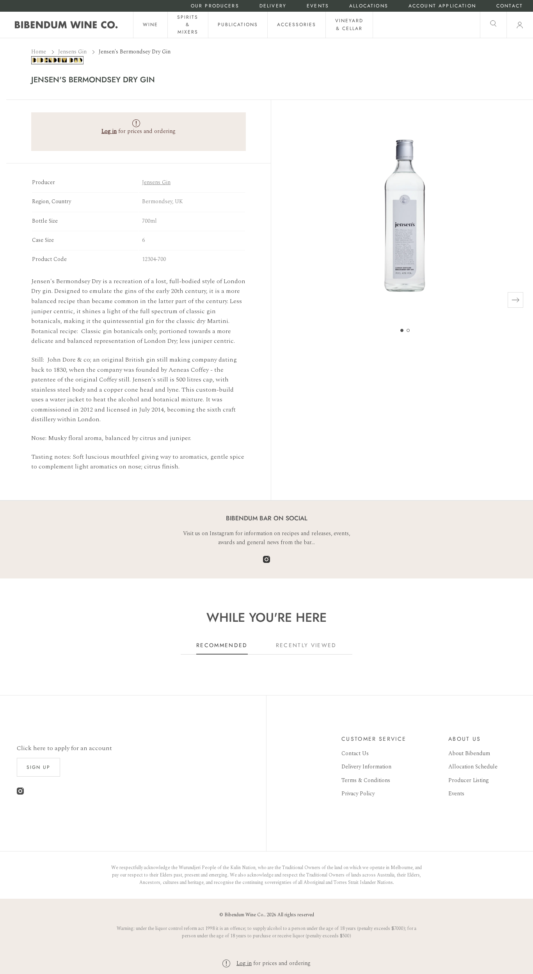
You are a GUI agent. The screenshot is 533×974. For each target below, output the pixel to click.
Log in (244, 963)
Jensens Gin (73, 52)
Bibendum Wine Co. (244, 915)
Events (318, 6)
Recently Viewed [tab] (306, 645)
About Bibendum (469, 753)
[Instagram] (266, 561)
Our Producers (215, 6)
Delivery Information (366, 767)
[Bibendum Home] (66, 24)
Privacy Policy (358, 793)
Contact (509, 6)
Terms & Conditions (365, 780)
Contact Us (355, 753)
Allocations (368, 6)
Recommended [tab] (222, 645)
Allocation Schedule (472, 767)
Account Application (442, 6)
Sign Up (38, 767)
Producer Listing (468, 780)
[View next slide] (515, 300)
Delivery (272, 6)
